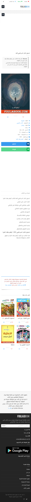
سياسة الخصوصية (25, 482)
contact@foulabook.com (22, 439)
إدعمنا (27, 436)
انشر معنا (26, 433)
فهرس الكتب (27, 488)
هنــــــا (9, 408)
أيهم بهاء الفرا (19, 139)
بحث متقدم (11, 1)
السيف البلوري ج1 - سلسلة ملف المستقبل (23, 345)
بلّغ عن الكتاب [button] (20, 285)
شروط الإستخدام (26, 485)
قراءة (14, 149)
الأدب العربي (20, 123)
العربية (22, 121)
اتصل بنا (26, 430)
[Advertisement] (15, 34)
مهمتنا (26, 1)
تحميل (14, 144)
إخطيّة (12, 345)
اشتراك (3, 426)
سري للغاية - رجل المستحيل (23, 318)
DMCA (28, 476)
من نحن (28, 472)
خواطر (22, 125)
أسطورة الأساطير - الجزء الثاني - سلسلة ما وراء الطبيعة (7, 318)
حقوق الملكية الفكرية (24, 479)
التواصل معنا (8, 285)
